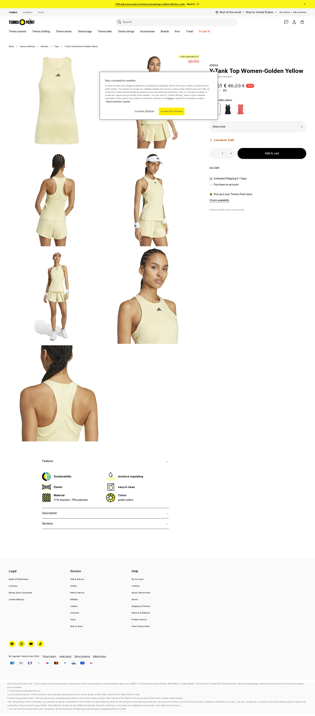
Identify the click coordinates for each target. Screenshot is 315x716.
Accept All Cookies (171, 111)
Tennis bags (84, 31)
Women (44, 46)
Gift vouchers (299, 12)
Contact (136, 586)
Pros (177, 31)
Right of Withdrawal (18, 579)
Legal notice (65, 656)
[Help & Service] (286, 22)
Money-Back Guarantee (20, 592)
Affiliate (74, 599)
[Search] (119, 22)
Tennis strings (126, 31)
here (170, 98)
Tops (56, 46)
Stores (135, 599)
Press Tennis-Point (141, 626)
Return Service (77, 592)
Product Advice (139, 619)
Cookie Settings (16, 599)
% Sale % (204, 31)
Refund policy (99, 656)
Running (27, 12)
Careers (74, 606)
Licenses (13, 586)
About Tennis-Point (141, 592)
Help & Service (77, 579)
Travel (189, 31)
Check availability (219, 200)
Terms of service (82, 656)
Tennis (13, 12)
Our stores (284, 12)
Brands (165, 31)
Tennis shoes (64, 31)
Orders (73, 586)
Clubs (73, 619)
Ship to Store (76, 626)
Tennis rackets (17, 31)
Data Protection (114, 101)
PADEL (41, 12)
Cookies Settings (144, 111)
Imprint (126, 101)
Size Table (214, 167)
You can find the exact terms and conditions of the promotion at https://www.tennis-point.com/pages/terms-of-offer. (67, 709)
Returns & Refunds (141, 612)
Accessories (147, 31)
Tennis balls (105, 31)
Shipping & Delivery (141, 606)
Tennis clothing (41, 31)
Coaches (74, 612)
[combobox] (176, 22)
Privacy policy (49, 656)
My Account (138, 579)
